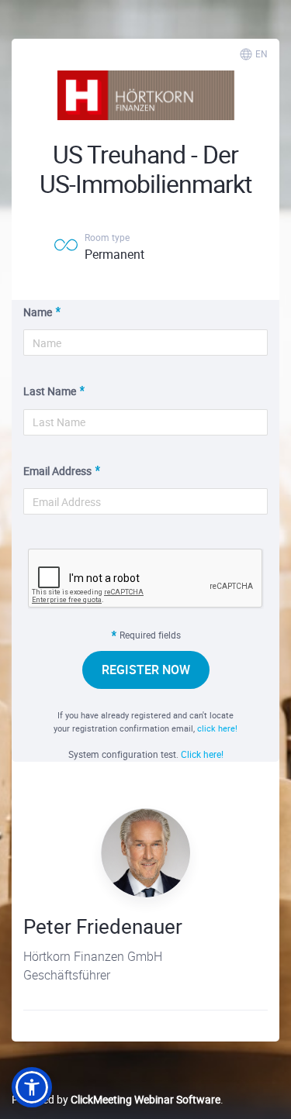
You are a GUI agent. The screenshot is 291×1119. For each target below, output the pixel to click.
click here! (217, 728)
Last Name (49, 391)
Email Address (57, 470)
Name (37, 312)
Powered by (116, 1099)
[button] (32, 1087)
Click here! (202, 754)
